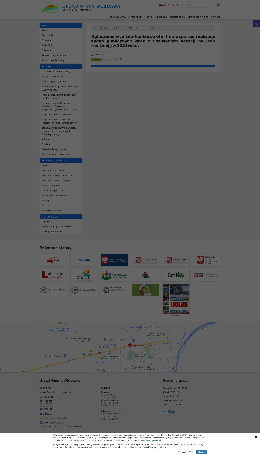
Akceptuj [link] (201, 452)
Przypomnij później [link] (186, 452)
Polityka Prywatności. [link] (152, 440)
